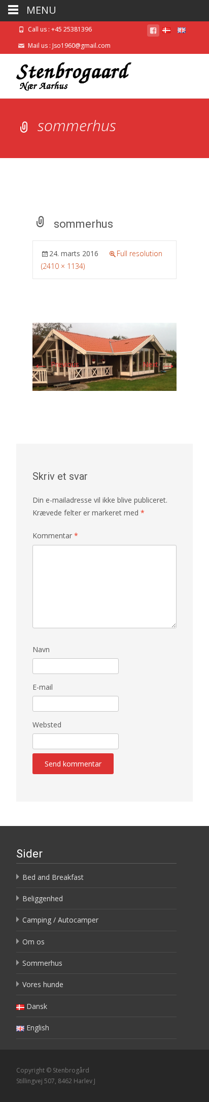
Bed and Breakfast (53, 877)
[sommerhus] (104, 356)
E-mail (42, 687)
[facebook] (153, 32)
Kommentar (55, 535)
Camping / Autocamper (60, 920)
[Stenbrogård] (66, 74)
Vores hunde (42, 984)
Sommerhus (42, 963)
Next (160, 364)
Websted (46, 724)
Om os (33, 941)
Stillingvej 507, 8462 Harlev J (55, 1081)
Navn (41, 649)
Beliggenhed (42, 898)
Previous (55, 364)
